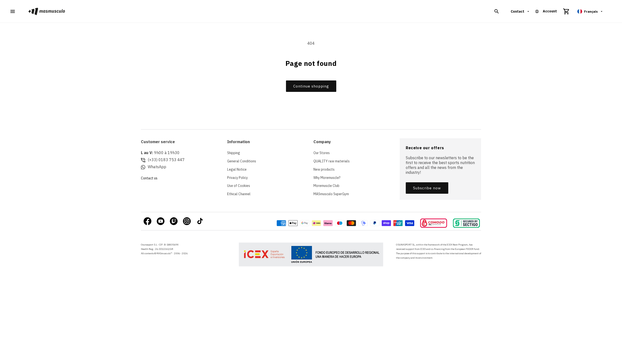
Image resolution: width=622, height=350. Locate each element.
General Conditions (241, 161)
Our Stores (321, 153)
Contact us (149, 178)
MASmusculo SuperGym (331, 194)
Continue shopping (311, 86)
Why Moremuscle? (326, 177)
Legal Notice (237, 169)
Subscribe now (427, 188)
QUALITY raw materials (331, 161)
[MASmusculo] (46, 11)
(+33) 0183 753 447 (166, 159)
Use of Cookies (238, 186)
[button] (496, 11)
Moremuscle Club (326, 186)
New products (324, 169)
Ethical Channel (239, 194)
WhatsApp (157, 166)
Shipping (233, 153)
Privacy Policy (237, 177)
